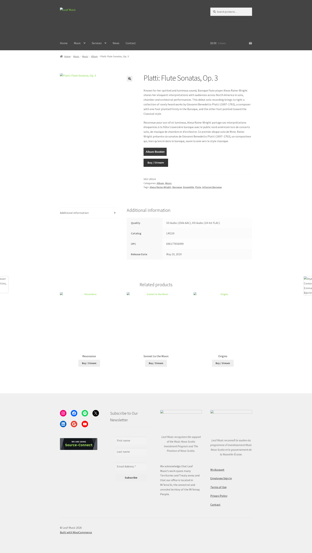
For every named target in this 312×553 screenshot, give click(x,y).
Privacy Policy (218, 496)
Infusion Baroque (212, 187)
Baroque (177, 187)
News (116, 43)
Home (64, 43)
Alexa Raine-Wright (160, 187)
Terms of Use (218, 487)
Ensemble (188, 187)
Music (77, 43)
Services (97, 43)
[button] (130, 79)
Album (94, 56)
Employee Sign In (221, 478)
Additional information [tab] (74, 213)
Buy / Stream (156, 162)
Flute (198, 187)
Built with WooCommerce (76, 532)
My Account (217, 469)
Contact (131, 43)
